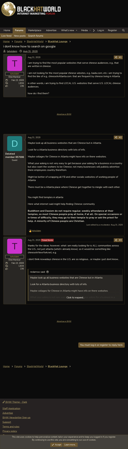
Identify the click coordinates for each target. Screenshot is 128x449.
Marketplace (34, 30)
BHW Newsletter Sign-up (16, 417)
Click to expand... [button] (75, 297)
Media (84, 30)
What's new (67, 30)
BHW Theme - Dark (16, 402)
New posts (20, 35)
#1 (120, 57)
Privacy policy (9, 431)
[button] (76, 30)
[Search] (123, 30)
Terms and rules (10, 426)
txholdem (12, 51)
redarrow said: (37, 271)
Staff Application (11, 408)
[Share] (116, 57)
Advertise (51, 30)
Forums (19, 30)
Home (7, 30)
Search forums (35, 35)
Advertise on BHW (64, 114)
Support (6, 422)
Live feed (6, 35)
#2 (120, 137)
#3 (120, 240)
